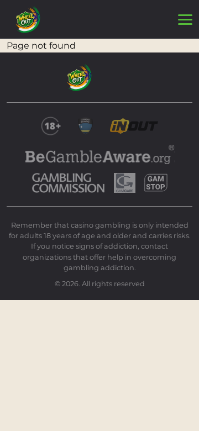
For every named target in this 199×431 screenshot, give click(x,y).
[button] (185, 20)
